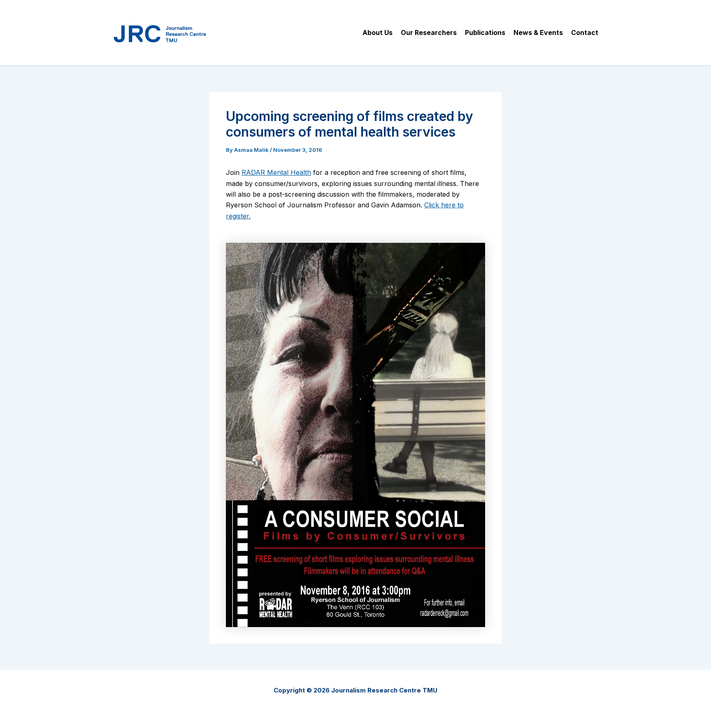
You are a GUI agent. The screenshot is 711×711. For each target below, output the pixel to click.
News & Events (538, 32)
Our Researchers (429, 32)
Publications (485, 32)
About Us (377, 32)
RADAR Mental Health (276, 172)
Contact (584, 32)
